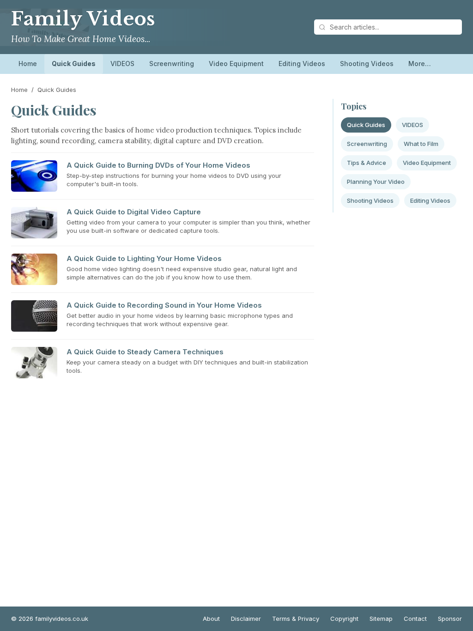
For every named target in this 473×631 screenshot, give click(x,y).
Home (27, 63)
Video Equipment (236, 63)
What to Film (421, 143)
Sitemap (381, 618)
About (211, 618)
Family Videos (83, 18)
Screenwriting (171, 63)
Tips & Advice (366, 162)
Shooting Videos (367, 63)
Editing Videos (302, 63)
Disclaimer (246, 618)
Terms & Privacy (295, 618)
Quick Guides (74, 63)
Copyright (344, 618)
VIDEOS (122, 63)
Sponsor (450, 618)
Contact (415, 618)
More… (419, 63)
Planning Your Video (376, 181)
